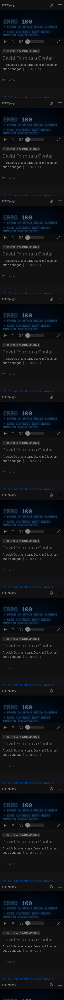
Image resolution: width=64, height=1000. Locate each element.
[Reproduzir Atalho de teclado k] (5, 996)
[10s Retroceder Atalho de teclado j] (13, 996)
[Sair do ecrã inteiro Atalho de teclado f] (59, 996)
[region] (32, 500)
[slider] (36, 996)
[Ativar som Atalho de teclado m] (21, 996)
